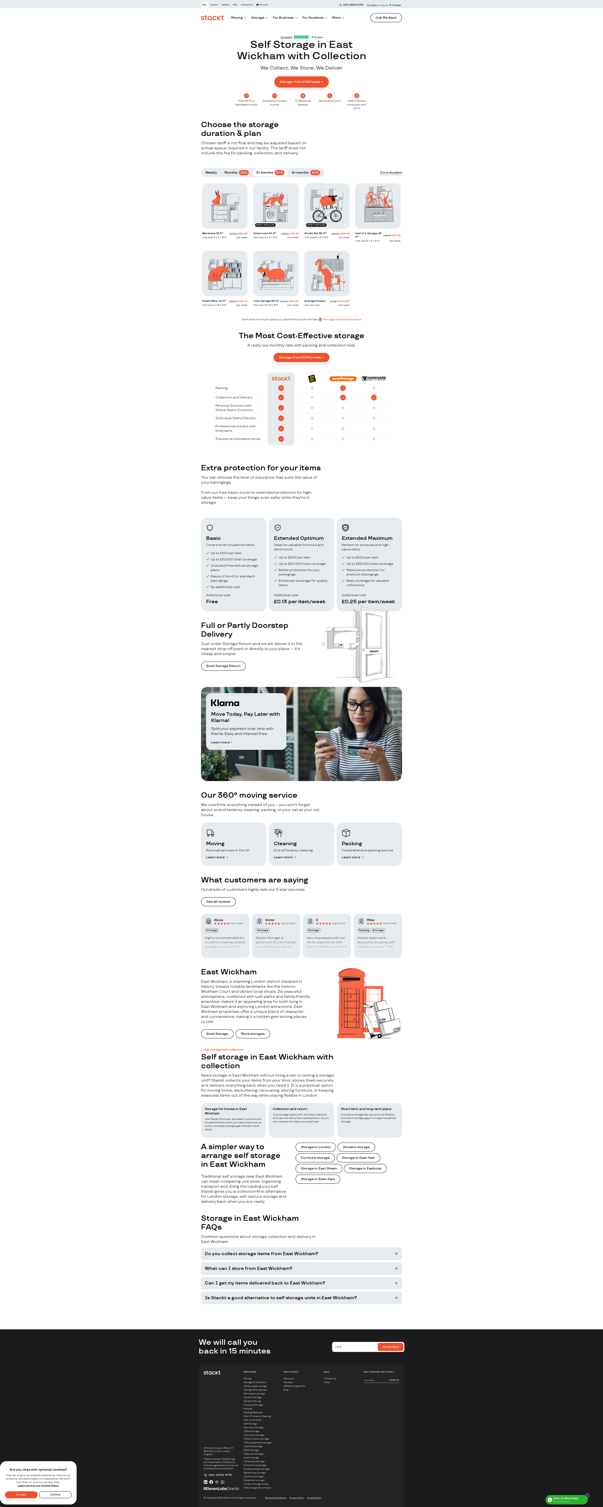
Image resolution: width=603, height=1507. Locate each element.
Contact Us (330, 1378)
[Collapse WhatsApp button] (587, 1495)
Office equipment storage (258, 1442)
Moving (247, 1378)
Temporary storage (254, 1461)
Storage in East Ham (358, 1158)
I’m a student (391, 173)
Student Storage (253, 1397)
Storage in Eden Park (318, 1179)
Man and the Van (253, 1420)
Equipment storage (254, 1480)
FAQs (327, 1382)
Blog (286, 1390)
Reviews (288, 1382)
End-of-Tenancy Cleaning (257, 1416)
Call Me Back (386, 18)
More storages (253, 1034)
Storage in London (316, 1147)
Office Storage (251, 1431)
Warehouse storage (255, 1472)
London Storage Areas (256, 1484)
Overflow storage (253, 1446)
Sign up (394, 1380)
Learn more (220, 742)
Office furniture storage (256, 1438)
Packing (248, 1408)
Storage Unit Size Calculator (342, 319)
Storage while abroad (255, 1390)
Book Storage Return (223, 666)
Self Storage (250, 1423)
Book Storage (217, 1034)
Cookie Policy (314, 1497)
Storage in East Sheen (319, 1168)
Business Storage (253, 1427)
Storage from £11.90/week (300, 357)
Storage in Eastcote (365, 1168)
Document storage (254, 1435)
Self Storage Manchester (257, 1487)
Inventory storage (254, 1476)
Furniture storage (315, 1158)
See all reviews (218, 902)
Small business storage (257, 1469)
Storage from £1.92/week (300, 82)
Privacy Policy (296, 1497)
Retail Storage (251, 1450)
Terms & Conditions (275, 1497)
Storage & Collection (255, 1382)
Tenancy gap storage (255, 1386)
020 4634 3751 (353, 4)
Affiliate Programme (294, 1386)
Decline (55, 1494)
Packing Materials (253, 1412)
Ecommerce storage (255, 1465)
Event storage (251, 1457)
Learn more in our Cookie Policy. (38, 1485)
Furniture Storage (253, 1405)
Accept (21, 1494)
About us (289, 1378)
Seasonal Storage (253, 1454)
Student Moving (252, 1401)
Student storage (356, 1147)
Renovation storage (254, 1393)
